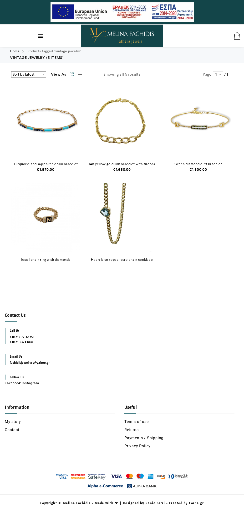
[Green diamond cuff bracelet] (198, 121)
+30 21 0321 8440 (22, 341)
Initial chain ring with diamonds (46, 259)
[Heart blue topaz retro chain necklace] (122, 217)
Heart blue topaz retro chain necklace (122, 259)
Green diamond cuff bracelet (198, 164)
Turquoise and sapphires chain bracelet (46, 164)
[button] (41, 36)
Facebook (13, 383)
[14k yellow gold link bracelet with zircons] (122, 121)
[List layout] (78, 74)
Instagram (30, 383)
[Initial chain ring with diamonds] (45, 217)
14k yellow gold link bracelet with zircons (122, 164)
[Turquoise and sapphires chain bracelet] (45, 121)
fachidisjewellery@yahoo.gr (30, 362)
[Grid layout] (72, 74)
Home (15, 51)
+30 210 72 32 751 (22, 336)
